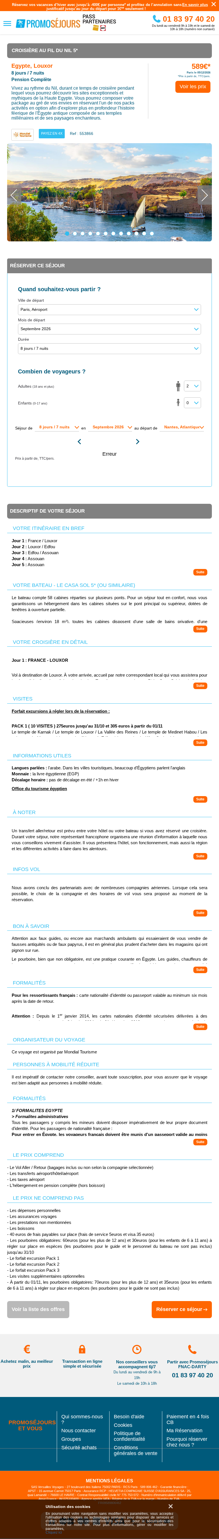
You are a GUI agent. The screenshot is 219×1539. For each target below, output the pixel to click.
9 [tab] (129, 233)
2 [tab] (75, 233)
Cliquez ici (54, 1532)
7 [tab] (113, 233)
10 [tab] (136, 233)
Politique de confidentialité (129, 1436)
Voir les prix (193, 86)
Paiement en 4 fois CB (188, 1419)
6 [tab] (106, 233)
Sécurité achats (79, 1447)
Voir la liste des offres (38, 1309)
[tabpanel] (109, 192)
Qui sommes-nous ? (82, 1419)
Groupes (71, 1439)
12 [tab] (152, 233)
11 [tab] (144, 233)
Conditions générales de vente (135, 1450)
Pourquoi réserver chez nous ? (187, 1442)
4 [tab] (90, 233)
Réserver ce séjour (179, 1309)
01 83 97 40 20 (188, 19)
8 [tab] (121, 233)
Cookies (123, 1425)
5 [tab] (98, 233)
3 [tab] (82, 233)
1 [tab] (67, 233)
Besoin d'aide (129, 1416)
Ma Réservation (184, 1430)
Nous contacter (78, 1430)
